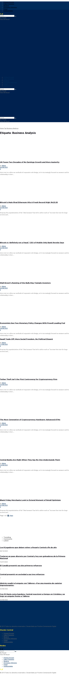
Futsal (5, 9)
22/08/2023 (4, 248)
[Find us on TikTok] (2, 649)
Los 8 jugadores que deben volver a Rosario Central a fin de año (28, 547)
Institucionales (8, 86)
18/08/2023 (4, 328)
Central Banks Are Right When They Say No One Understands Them (30, 460)
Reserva (6, 6)
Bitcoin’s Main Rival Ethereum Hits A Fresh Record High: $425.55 (29, 202)
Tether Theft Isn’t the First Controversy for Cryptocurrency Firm (28, 379)
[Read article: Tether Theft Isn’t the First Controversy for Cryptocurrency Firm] (34, 365)
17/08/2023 (4, 344)
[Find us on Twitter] (1, 649)
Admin (4, 166)
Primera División (9, 2)
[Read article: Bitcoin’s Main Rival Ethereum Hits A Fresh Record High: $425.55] (34, 188)
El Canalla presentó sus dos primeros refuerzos (21, 566)
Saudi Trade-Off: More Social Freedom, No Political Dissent (26, 339)
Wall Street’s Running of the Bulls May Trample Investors (25, 283)
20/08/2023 (4, 288)
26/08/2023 (4, 167)
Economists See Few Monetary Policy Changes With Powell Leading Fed (32, 323)
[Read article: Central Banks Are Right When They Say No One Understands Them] (34, 445)
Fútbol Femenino (9, 4)
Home (2, 128)
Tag (5, 128)
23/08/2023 (4, 208)
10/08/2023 (4, 465)
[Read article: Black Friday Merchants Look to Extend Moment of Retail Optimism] (34, 486)
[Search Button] (15, 89)
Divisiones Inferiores (10, 7)
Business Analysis (12, 128)
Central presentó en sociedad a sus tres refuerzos (22, 574)
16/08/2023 (4, 384)
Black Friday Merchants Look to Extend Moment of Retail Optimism (30, 500)
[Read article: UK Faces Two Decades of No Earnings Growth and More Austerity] (34, 148)
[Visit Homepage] (11, 41)
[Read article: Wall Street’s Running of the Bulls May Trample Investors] (34, 268)
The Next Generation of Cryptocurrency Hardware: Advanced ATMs (30, 420)
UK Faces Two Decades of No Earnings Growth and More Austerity (29, 162)
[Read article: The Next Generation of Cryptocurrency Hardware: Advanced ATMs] (34, 405)
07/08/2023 (4, 505)
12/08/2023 (4, 425)
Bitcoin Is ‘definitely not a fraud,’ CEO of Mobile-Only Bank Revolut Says (32, 243)
